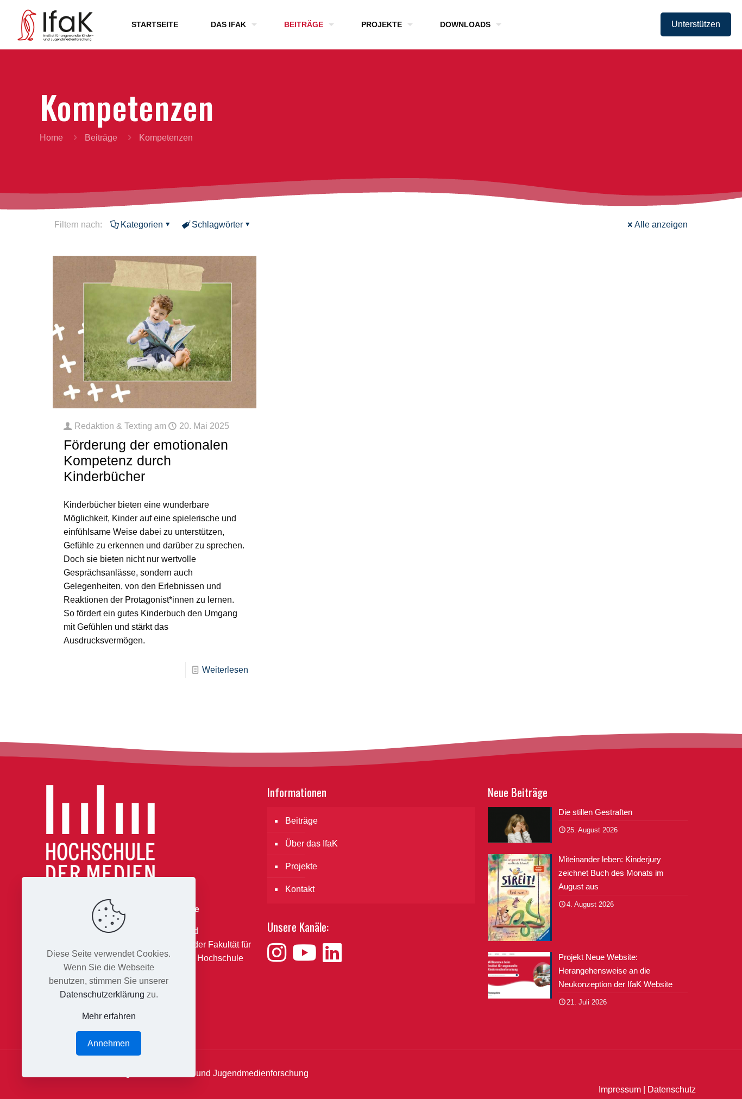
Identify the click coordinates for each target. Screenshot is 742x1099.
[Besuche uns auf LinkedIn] (332, 953)
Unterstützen (695, 24)
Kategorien (142, 224)
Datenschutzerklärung (102, 994)
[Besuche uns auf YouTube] (307, 953)
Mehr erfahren (109, 1016)
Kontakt (300, 889)
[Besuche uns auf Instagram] (279, 953)
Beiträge (101, 137)
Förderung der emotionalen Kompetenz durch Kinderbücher (146, 460)
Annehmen (108, 1043)
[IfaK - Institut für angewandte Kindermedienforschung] (52, 24)
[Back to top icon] (689, 1076)
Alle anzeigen (661, 224)
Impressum (620, 1089)
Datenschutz (671, 1089)
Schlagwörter (217, 224)
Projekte (301, 866)
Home (51, 137)
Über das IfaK (311, 843)
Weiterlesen (225, 669)
